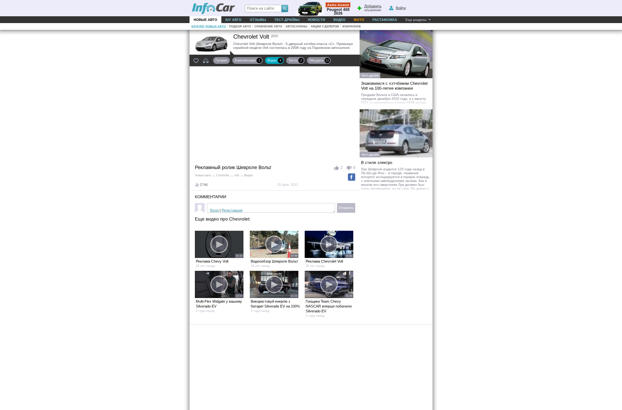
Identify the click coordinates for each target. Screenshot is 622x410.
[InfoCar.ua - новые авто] (213, 9)
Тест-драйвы (287, 20)
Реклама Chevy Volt (212, 261)
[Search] (284, 8)
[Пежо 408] (321, 8)
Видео (339, 20)
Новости (316, 20)
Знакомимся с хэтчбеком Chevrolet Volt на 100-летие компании (394, 86)
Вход (214, 210)
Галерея (221, 60)
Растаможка (384, 20)
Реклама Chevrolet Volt (324, 261)
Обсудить (319, 60)
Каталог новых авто (208, 26)
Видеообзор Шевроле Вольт (274, 261)
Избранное (351, 26)
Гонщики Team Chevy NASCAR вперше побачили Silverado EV (329, 306)
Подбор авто (240, 26)
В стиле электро (376, 162)
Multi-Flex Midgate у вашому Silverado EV (219, 303)
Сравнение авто (268, 26)
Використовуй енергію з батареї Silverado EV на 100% (275, 303)
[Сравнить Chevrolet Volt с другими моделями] (205, 60)
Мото (359, 20)
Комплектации (247, 60)
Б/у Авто (233, 20)
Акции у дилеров (325, 26)
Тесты (295, 60)
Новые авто (205, 20)
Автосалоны (296, 26)
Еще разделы (416, 20)
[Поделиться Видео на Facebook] (351, 177)
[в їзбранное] (196, 60)
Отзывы (258, 20)
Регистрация (232, 210)
